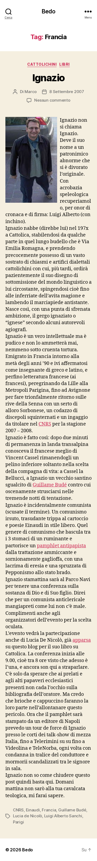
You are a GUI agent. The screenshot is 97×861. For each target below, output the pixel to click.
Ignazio (48, 78)
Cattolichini (42, 64)
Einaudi (33, 809)
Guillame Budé (50, 485)
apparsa (81, 640)
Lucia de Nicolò (27, 815)
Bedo (48, 11)
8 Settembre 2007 (66, 91)
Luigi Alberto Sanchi (63, 815)
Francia (49, 809)
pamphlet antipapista (61, 546)
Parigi (18, 822)
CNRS (45, 424)
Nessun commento (52, 100)
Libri (64, 64)
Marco (31, 91)
